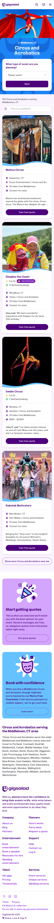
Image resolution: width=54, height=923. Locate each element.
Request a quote (38, 831)
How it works (36, 823)
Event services (37, 875)
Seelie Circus (14, 391)
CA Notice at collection (14, 905)
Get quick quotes (27, 638)
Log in (32, 852)
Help (31, 844)
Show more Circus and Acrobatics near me (27, 561)
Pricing (6, 879)
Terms (5, 902)
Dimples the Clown (18, 276)
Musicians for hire (12, 855)
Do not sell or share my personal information (25, 909)
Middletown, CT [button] (28, 42)
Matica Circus (15, 169)
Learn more (27, 711)
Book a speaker (11, 851)
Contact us (35, 848)
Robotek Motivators (18, 505)
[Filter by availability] (30, 108)
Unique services (38, 879)
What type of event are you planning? (22, 66)
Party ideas (35, 827)
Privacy (16, 902)
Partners (7, 831)
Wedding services (39, 883)
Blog (4, 827)
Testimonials (9, 883)
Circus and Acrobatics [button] (27, 50)
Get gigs (7, 875)
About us (7, 823)
